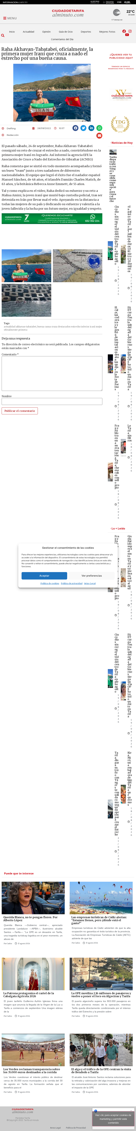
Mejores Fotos (107, 31)
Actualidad (28, 31)
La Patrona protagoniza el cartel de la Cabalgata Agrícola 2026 (28, 995)
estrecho (75, 326)
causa (48, 326)
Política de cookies (49, 583)
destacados (64, 326)
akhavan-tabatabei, (26, 326)
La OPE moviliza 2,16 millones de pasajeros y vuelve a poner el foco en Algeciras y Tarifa (101, 995)
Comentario (10, 354)
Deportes (86, 31)
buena (40, 326)
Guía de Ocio (66, 31)
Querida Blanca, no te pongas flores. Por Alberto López (30, 919)
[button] (2, 35)
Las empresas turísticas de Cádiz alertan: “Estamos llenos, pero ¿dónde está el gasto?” (99, 920)
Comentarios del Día (62, 39)
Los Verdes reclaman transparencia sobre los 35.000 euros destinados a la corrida (31, 1071)
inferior (85, 326)
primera (22, 329)
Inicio (12, 31)
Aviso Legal (90, 583)
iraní (92, 326)
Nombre (7, 396)
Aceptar (44, 575)
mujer (99, 326)
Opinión (46, 31)
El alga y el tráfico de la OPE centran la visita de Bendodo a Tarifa (101, 1071)
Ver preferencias (92, 575)
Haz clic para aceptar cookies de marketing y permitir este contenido (113, 1118)
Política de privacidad (71, 583)
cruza (54, 326)
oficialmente (11, 329)
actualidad (9, 326)
